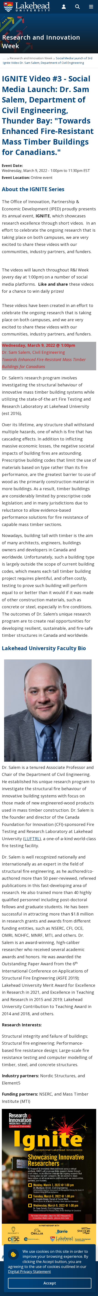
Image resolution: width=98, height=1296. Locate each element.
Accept (50, 1283)
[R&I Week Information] (49, 1176)
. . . (4, 58)
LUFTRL (32, 838)
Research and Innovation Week (31, 58)
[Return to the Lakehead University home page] (27, 6)
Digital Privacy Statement (29, 1271)
